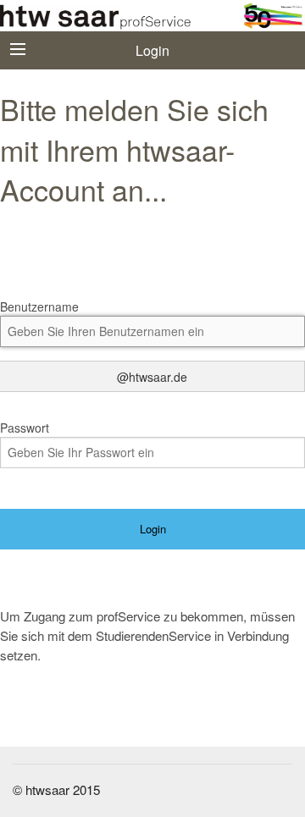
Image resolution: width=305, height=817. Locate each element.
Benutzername (39, 306)
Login (153, 529)
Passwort (24, 427)
